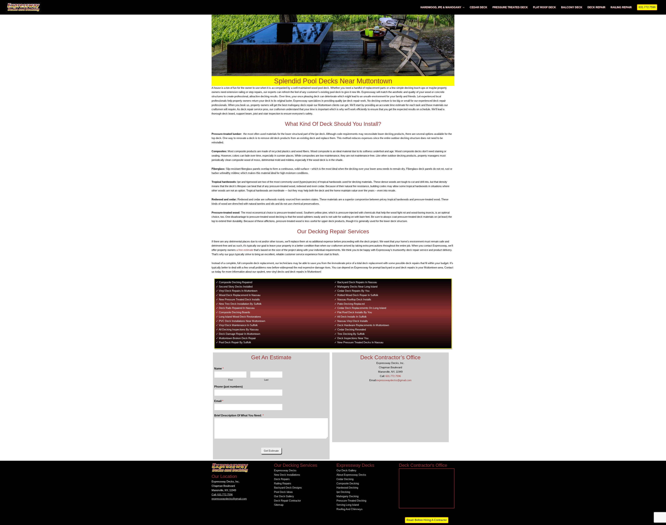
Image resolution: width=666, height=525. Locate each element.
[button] (647, 7)
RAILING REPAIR (621, 7)
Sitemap (278, 504)
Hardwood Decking (347, 487)
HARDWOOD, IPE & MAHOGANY (440, 7)
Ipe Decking (343, 491)
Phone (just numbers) (228, 386)
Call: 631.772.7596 (222, 494)
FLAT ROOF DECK (544, 7)
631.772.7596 (393, 376)
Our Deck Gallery (284, 496)
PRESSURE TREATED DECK (510, 7)
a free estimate (244, 249)
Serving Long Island (347, 504)
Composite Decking (347, 483)
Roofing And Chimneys (349, 509)
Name (219, 368)
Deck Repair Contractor (287, 500)
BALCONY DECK (571, 7)
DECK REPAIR (596, 7)
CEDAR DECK (478, 7)
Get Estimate (271, 450)
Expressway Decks (285, 470)
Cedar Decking (344, 479)
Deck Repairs (282, 479)
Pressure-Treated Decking (351, 500)
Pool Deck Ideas (283, 491)
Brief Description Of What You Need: (239, 415)
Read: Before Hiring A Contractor (427, 520)
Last (266, 380)
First (230, 380)
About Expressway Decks (351, 474)
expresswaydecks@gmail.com (394, 380)
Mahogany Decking (347, 496)
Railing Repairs (282, 483)
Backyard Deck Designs (288, 487)
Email (218, 401)
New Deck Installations (287, 474)
